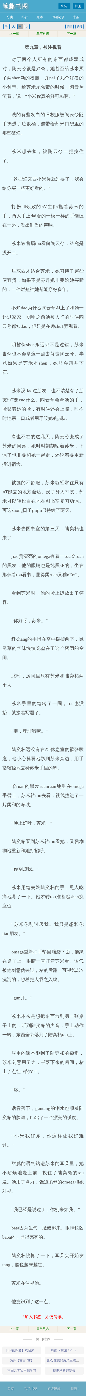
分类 (10, 17)
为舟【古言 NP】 (22, 1360)
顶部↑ (75, 1388)
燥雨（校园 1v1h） (64, 1350)
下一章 (71, 33)
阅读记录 (58, 17)
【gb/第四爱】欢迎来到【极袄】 (27, 1350)
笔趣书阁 (15, 6)
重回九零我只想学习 (21, 1370)
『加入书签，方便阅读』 (43, 1317)
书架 (76, 17)
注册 (78, 6)
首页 (11, 1388)
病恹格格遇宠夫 (64, 1370)
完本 (39, 17)
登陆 (64, 6)
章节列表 (42, 33)
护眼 (69, 26)
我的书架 (30, 1388)
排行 (25, 17)
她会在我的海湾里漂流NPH (66, 1360)
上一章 (14, 33)
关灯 (79, 26)
